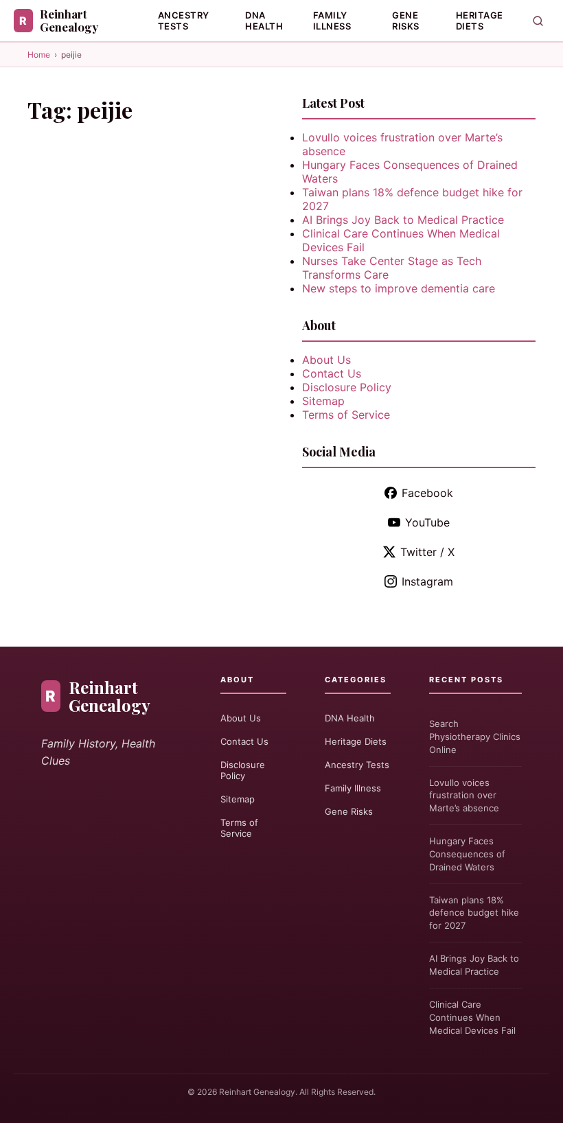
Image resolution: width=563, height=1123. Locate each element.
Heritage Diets (479, 21)
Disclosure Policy (346, 387)
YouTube (427, 522)
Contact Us (331, 373)
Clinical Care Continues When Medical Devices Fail (472, 1017)
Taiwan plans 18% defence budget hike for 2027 (474, 912)
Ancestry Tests (183, 21)
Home (38, 54)
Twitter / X (427, 552)
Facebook (427, 493)
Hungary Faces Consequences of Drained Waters (467, 853)
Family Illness (332, 21)
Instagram (427, 581)
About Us (326, 360)
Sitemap (323, 401)
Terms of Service (346, 414)
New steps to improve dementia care (398, 288)
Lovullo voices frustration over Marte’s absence (464, 795)
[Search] (538, 21)
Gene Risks (406, 21)
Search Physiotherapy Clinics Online (474, 736)
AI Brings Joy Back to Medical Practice (403, 220)
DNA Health (264, 21)
